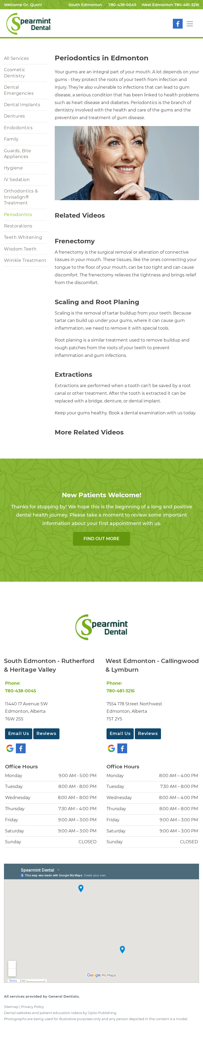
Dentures (14, 116)
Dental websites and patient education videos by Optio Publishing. (60, 1013)
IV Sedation (17, 179)
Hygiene (13, 168)
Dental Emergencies (19, 90)
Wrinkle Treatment (25, 260)
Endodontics (18, 127)
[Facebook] (178, 23)
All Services (16, 58)
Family (11, 139)
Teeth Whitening (23, 237)
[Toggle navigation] (190, 24)
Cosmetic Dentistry (14, 72)
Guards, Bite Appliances (17, 153)
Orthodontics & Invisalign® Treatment (21, 197)
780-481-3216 (186, 4)
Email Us (18, 733)
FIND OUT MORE (101, 538)
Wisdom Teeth (20, 249)
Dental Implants (22, 104)
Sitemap (11, 1007)
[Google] (10, 748)
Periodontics (18, 214)
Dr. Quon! (32, 4)
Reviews (46, 733)
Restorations (18, 225)
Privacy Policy (32, 1007)
